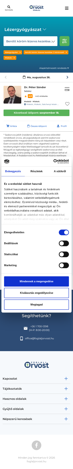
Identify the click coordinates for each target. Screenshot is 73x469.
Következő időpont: (36, 112)
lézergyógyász (11, 52)
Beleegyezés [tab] (13, 171)
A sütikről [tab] (60, 171)
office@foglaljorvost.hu (39, 338)
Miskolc (8, 58)
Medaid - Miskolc (32, 101)
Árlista (13, 126)
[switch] (64, 243)
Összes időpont (38, 126)
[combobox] (25, 30)
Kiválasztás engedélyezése (36, 292)
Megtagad (36, 304)
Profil (64, 126)
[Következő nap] (67, 77)
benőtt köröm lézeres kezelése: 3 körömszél (44, 52)
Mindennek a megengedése (36, 281)
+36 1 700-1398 (39, 326)
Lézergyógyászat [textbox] (22, 29)
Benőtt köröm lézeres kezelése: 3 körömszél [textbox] (31, 41)
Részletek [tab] (36, 171)
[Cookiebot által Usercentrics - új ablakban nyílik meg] (53, 161)
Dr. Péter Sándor (35, 87)
